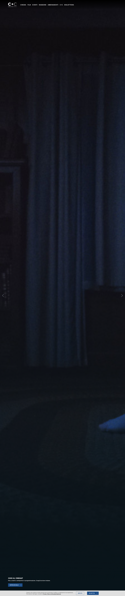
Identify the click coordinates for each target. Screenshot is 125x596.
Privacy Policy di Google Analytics (52, 594)
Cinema (23, 5)
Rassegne (42, 5)
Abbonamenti (53, 5)
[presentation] (3, 295)
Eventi (34, 5)
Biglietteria (69, 5)
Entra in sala (14, 585)
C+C (61, 5)
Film (29, 5)
